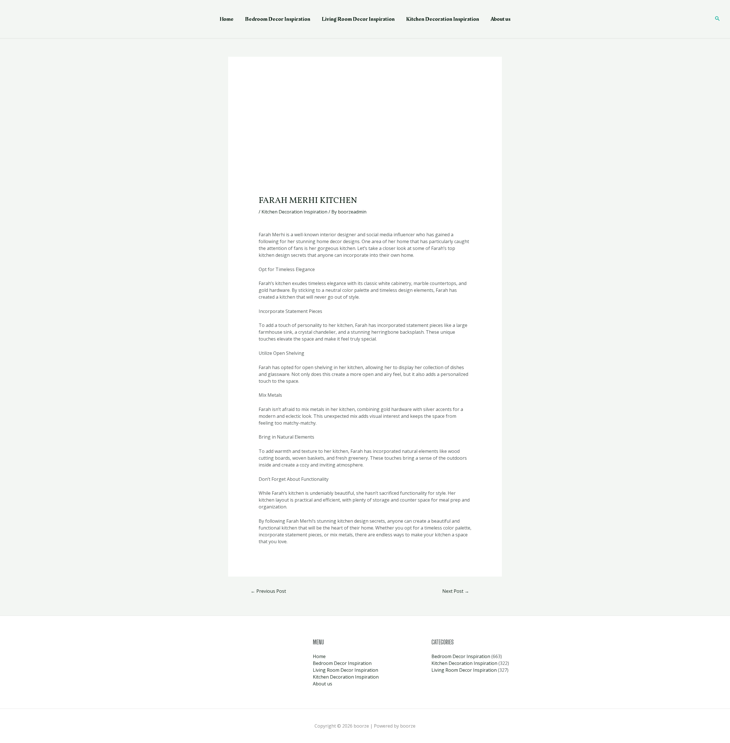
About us (500, 19)
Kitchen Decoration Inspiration (442, 19)
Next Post (455, 591)
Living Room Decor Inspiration (358, 19)
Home (227, 19)
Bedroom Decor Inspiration (277, 19)
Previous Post (268, 591)
